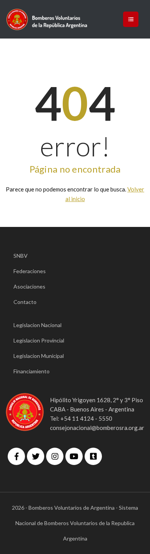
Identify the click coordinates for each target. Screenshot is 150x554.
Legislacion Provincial (38, 340)
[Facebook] (16, 456)
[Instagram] (54, 456)
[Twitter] (35, 456)
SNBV (20, 255)
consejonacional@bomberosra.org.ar (97, 427)
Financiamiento (31, 371)
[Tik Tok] (93, 456)
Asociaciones (29, 286)
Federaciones (29, 271)
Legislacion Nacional (37, 325)
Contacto (25, 302)
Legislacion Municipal (38, 356)
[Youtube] (74, 456)
